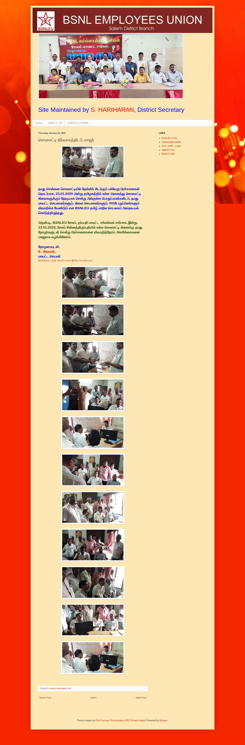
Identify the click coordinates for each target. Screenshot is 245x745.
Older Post (141, 697)
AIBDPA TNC (168, 150)
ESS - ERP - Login (171, 146)
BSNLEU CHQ (169, 138)
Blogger (163, 720)
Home (38, 122)
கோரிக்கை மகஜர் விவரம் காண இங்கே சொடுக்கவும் (66, 260)
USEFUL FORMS (78, 122)
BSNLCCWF (168, 154)
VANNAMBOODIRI (171, 142)
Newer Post (45, 697)
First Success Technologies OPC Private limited (120, 720)
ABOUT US (55, 122)
